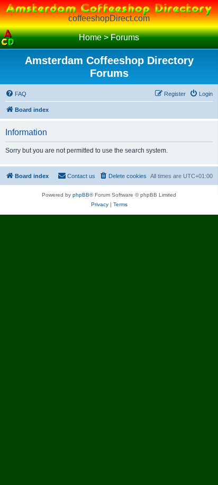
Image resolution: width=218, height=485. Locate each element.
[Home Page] (8, 38)
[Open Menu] (210, 38)
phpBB (80, 195)
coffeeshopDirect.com (109, 18)
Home (90, 37)
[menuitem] (15, 93)
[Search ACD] (23, 38)
